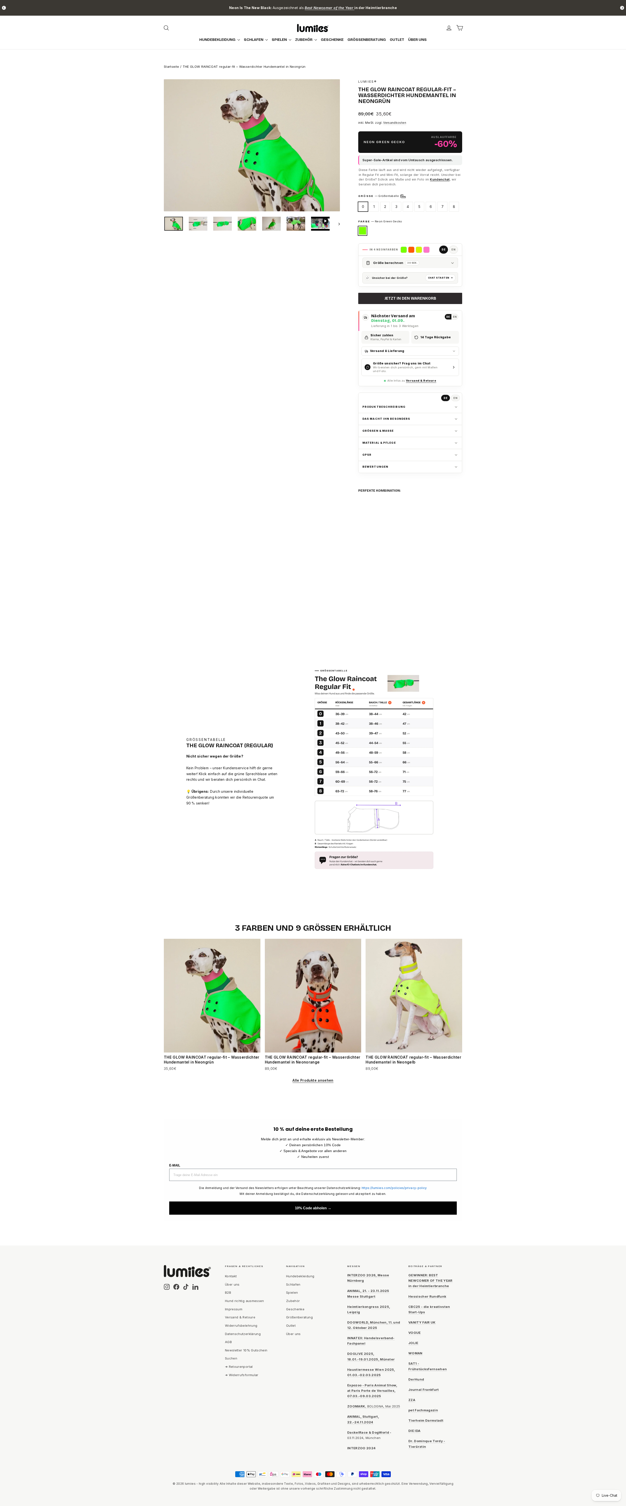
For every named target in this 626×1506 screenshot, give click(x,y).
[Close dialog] (368, 656)
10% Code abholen (313, 826)
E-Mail (262, 801)
